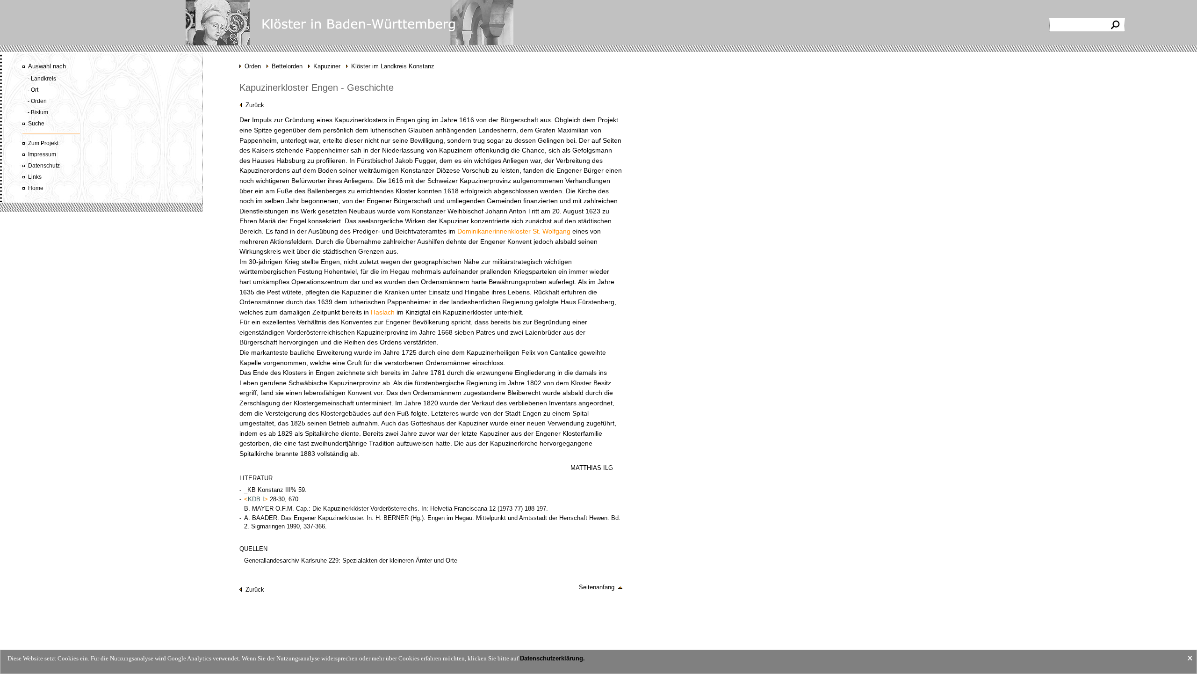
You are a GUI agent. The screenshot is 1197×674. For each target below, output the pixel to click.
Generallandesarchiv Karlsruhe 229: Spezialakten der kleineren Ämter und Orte (350, 560)
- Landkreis (42, 78)
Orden (253, 66)
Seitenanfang (598, 587)
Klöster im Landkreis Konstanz (392, 66)
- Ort (33, 90)
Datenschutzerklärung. (552, 658)
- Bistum (38, 112)
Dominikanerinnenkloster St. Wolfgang (513, 231)
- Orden (37, 101)
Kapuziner (326, 66)
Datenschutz (44, 165)
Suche (36, 123)
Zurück (253, 105)
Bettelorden (287, 66)
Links (35, 177)
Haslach (383, 312)
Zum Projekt (43, 143)
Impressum (42, 154)
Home (35, 188)
